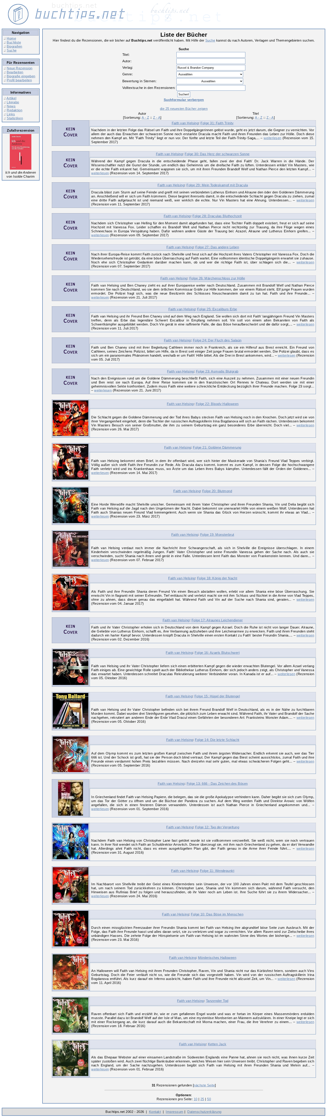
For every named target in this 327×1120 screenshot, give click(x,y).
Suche (11, 50)
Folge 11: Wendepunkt (217, 871)
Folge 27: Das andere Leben (217, 247)
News (11, 106)
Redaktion (14, 110)
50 (209, 1099)
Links (11, 114)
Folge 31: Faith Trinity (217, 123)
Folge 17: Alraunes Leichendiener (217, 620)
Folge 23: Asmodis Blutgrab (217, 371)
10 (196, 1099)
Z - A (156, 117)
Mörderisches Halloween (217, 957)
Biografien (14, 46)
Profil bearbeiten (19, 80)
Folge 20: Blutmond (217, 491)
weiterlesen (272, 138)
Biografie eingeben (21, 76)
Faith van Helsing (185, 123)
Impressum (174, 1112)
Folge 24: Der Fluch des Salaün (217, 340)
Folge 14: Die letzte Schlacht (217, 740)
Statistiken (15, 118)
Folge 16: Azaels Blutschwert (217, 652)
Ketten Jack (217, 1044)
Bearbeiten (15, 72)
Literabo (13, 102)
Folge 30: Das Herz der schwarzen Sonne (217, 154)
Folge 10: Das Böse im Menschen (217, 914)
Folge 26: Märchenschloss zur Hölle (217, 278)
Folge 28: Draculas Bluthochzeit (217, 216)
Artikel (11, 98)
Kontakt (155, 1112)
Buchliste (14, 42)
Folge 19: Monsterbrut (217, 534)
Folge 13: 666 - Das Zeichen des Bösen (217, 783)
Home (11, 38)
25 (202, 1099)
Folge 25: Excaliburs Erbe (217, 309)
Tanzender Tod (217, 1001)
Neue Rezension (19, 68)
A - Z (145, 117)
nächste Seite (204, 1085)
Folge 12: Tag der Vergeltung (217, 827)
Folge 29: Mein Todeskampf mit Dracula (217, 185)
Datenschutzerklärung (204, 1112)
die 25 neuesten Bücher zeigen (184, 108)
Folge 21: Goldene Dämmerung (217, 447)
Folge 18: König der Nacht (217, 578)
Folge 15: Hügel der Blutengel (217, 696)
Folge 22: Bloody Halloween (217, 404)
